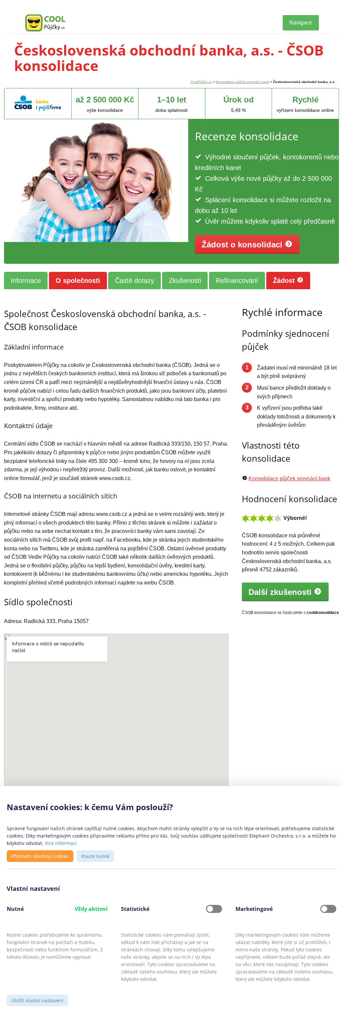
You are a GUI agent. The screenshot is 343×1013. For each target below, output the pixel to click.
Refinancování (237, 280)
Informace (26, 280)
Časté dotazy (134, 280)
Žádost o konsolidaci (243, 244)
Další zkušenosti (281, 592)
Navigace (300, 22)
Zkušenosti (185, 280)
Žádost (285, 280)
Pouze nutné (95, 856)
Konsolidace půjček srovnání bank (242, 82)
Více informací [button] (61, 843)
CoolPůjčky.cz (201, 82)
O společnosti (78, 280)
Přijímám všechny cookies (40, 856)
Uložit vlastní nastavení (37, 1000)
